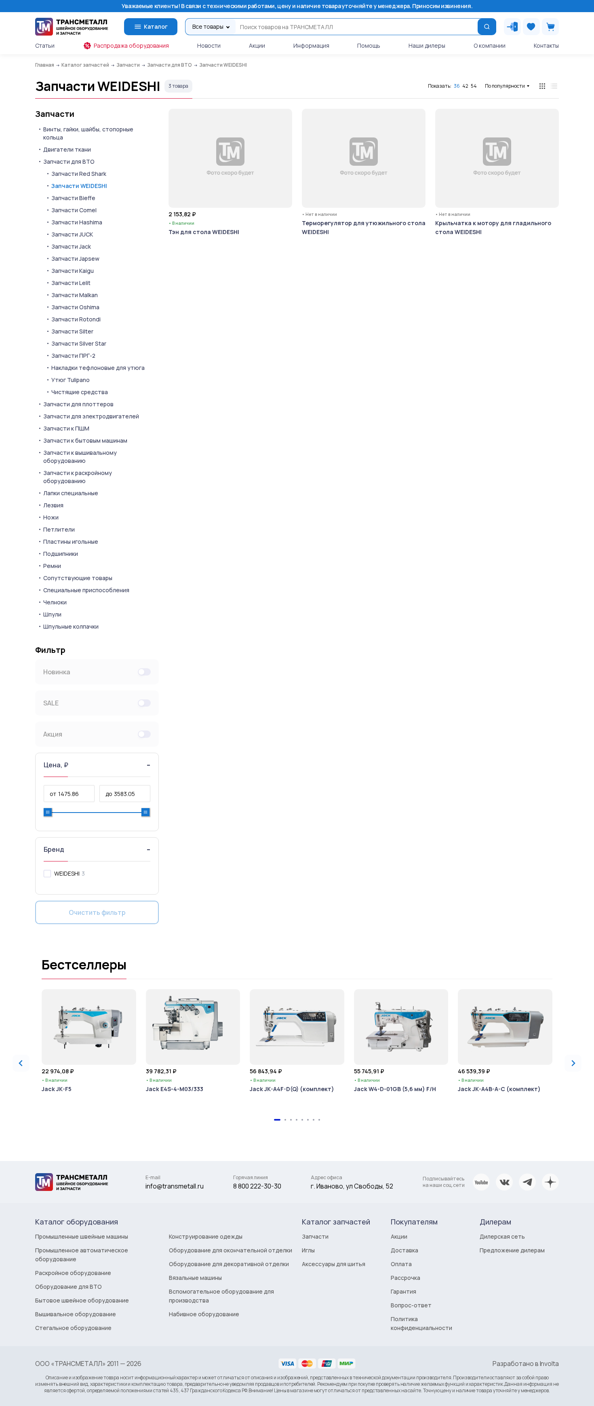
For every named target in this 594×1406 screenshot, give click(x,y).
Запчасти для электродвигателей (91, 416)
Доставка (404, 1250)
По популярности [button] (505, 85)
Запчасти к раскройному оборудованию (77, 477)
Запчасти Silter (72, 331)
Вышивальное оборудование (75, 1314)
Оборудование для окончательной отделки (230, 1250)
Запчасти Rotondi (76, 319)
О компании (490, 45)
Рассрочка (405, 1277)
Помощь (368, 45)
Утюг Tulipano (70, 380)
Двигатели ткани (67, 149)
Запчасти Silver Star (78, 343)
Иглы (308, 1250)
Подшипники (60, 553)
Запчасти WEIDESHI (79, 186)
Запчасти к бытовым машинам (85, 440)
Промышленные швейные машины (81, 1236)
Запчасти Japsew (75, 258)
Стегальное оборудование (73, 1328)
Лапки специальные (70, 493)
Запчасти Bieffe (73, 198)
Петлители (59, 529)
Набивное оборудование (204, 1314)
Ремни (52, 566)
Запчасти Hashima (76, 222)
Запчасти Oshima (75, 307)
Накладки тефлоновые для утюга (98, 368)
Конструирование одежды (205, 1236)
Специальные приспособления (86, 590)
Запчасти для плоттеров (78, 404)
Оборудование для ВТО (68, 1286)
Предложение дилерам (512, 1250)
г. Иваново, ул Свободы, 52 (352, 1186)
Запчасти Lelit (71, 283)
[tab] (277, 1120)
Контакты (546, 45)
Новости (209, 45)
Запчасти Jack (71, 246)
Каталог (156, 26)
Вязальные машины (195, 1277)
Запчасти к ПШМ (66, 428)
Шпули (52, 614)
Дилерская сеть (502, 1236)
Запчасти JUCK (72, 234)
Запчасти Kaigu (72, 270)
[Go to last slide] (21, 1063)
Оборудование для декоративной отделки (229, 1264)
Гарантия (403, 1291)
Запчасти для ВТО (69, 161)
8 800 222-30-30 (257, 1186)
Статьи (45, 45)
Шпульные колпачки (71, 626)
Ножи (51, 517)
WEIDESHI (67, 873)
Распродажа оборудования (131, 45)
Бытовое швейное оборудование (82, 1300)
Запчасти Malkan (74, 295)
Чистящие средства (79, 392)
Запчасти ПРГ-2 (73, 355)
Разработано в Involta (526, 1363)
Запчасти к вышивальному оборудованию (80, 456)
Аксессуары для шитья (333, 1264)
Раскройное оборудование (73, 1273)
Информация (311, 45)
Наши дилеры (427, 45)
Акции (257, 45)
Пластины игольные (70, 541)
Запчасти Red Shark (78, 173)
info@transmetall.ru (174, 1186)
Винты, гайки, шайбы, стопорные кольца (88, 133)
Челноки (55, 602)
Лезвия (53, 505)
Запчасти (54, 114)
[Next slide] (573, 1063)
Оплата (401, 1264)
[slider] (48, 812)
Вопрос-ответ (411, 1305)
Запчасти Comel (74, 210)
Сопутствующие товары (77, 578)
